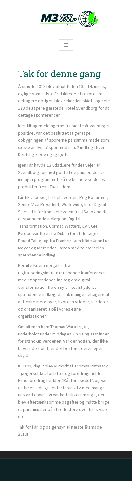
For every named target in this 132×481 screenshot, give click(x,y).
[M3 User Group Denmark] (66, 18)
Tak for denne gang (59, 74)
